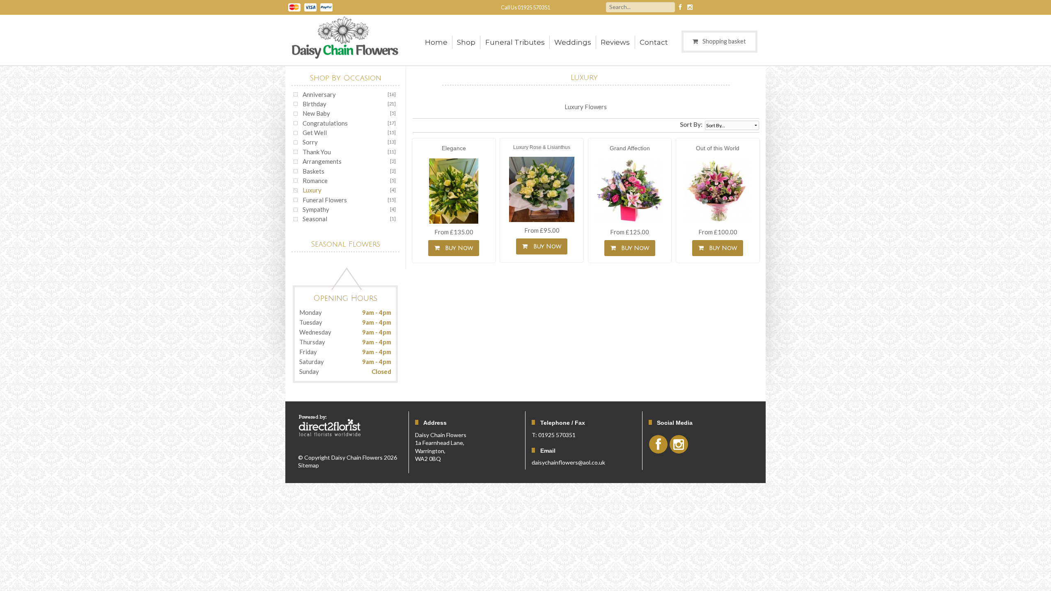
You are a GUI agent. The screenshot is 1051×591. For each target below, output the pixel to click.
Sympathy (316, 209)
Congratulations (325, 123)
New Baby (316, 113)
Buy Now (457, 248)
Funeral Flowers (325, 200)
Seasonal (315, 218)
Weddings (572, 42)
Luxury (312, 190)
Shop (466, 42)
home (436, 42)
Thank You (317, 152)
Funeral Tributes (515, 42)
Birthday (314, 104)
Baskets (313, 171)
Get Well (315, 132)
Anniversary (319, 94)
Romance (315, 180)
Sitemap (308, 465)
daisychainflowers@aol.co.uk (568, 462)
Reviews (615, 42)
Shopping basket (724, 41)
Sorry (310, 142)
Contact (654, 42)
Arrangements (322, 161)
